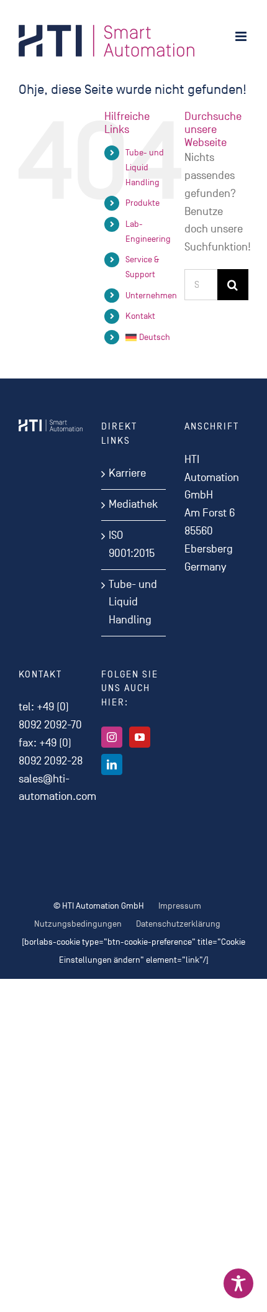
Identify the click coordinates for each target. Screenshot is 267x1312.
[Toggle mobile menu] (241, 36)
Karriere (127, 473)
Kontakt (140, 316)
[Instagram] (111, 737)
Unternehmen (151, 295)
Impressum (179, 906)
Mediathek (133, 504)
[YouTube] (139, 737)
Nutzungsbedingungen (78, 924)
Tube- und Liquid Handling (144, 167)
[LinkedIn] (111, 764)
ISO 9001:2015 (132, 544)
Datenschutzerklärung (178, 924)
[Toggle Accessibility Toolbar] (238, 1283)
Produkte (142, 203)
